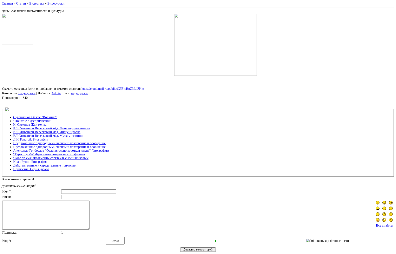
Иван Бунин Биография (30, 161)
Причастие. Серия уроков (31, 169)
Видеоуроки (56, 3)
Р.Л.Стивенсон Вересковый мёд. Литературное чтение (51, 128)
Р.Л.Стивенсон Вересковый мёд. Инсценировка (46, 132)
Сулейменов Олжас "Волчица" (35, 117)
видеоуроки (79, 93)
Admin (56, 93)
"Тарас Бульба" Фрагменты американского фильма (49, 154)
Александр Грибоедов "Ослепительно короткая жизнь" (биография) (61, 150)
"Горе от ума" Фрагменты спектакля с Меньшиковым (50, 158)
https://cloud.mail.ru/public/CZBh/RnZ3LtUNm (112, 88)
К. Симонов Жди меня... (30, 124)
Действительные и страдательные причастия (44, 165)
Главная (7, 3)
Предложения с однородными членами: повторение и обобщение (59, 143)
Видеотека (36, 3)
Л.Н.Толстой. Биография (30, 139)
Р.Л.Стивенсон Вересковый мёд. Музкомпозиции (48, 135)
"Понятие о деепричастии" (32, 121)
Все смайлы (384, 225)
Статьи (21, 3)
